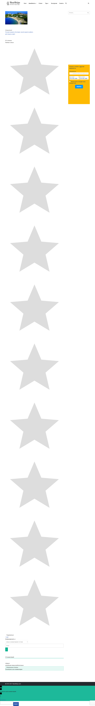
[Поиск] (88, 3)
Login (6, 637)
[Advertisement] (79, 39)
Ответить (3, 700)
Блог (25, 3)
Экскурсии (54, 3)
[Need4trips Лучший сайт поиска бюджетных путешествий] (13, 3)
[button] (36, 3)
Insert (16, 704)
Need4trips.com (17, 684)
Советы (61, 3)
